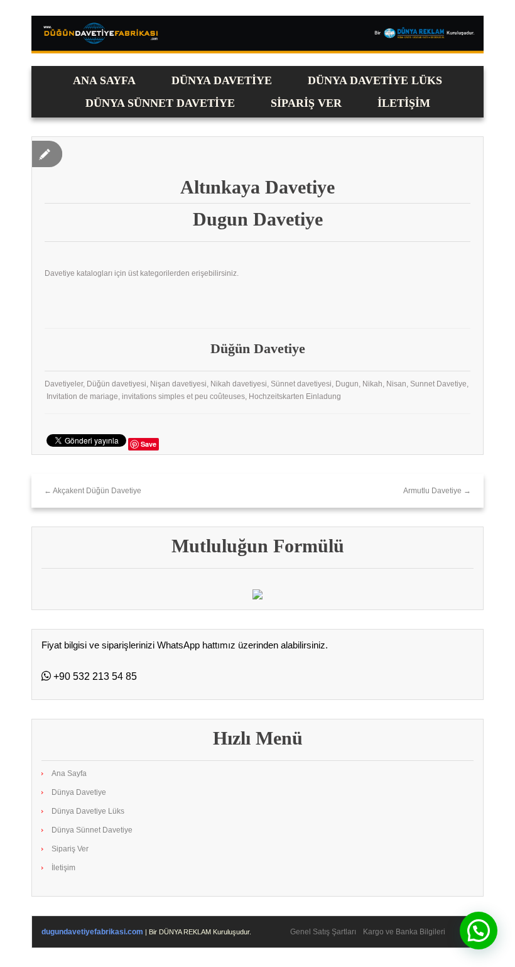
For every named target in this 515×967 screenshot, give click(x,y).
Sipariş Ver (306, 103)
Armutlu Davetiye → (437, 490)
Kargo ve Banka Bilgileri (404, 931)
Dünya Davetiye (221, 80)
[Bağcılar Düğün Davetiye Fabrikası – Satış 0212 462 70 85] (257, 34)
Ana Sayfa (104, 80)
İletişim (403, 103)
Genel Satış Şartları (323, 931)
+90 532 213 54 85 (94, 676)
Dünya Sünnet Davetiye (160, 103)
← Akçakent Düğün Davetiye (92, 490)
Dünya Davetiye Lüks (375, 80)
